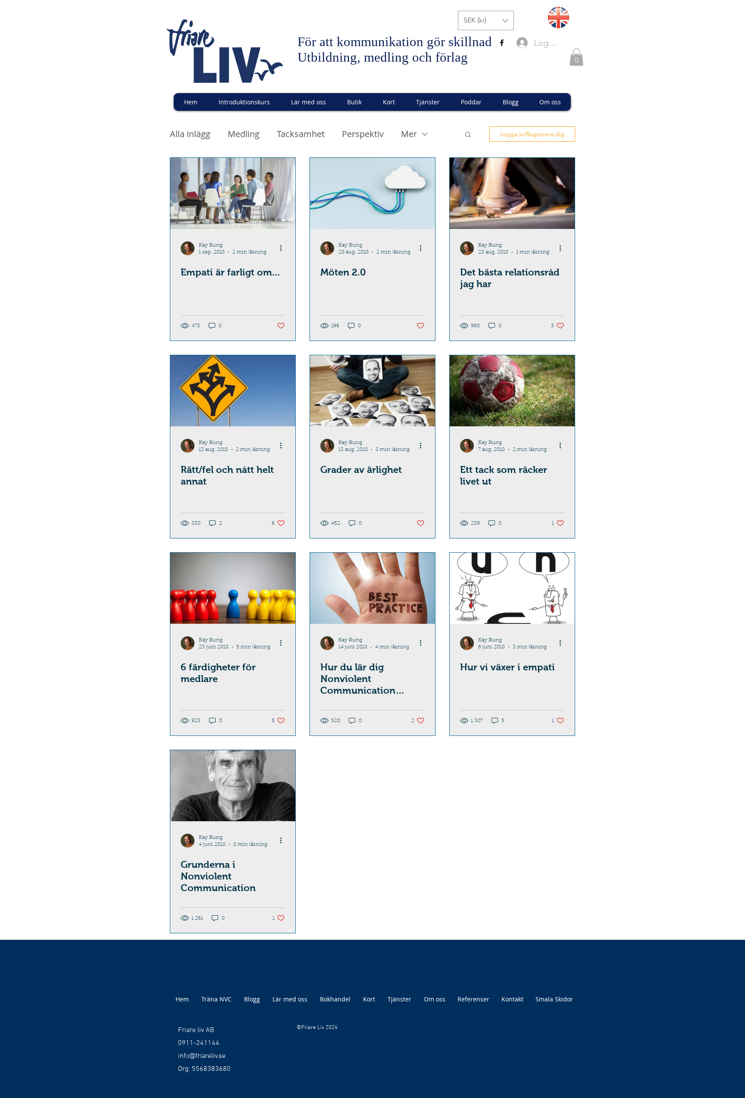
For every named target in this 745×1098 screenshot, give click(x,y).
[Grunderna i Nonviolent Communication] (232, 785)
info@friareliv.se (201, 1056)
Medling (244, 133)
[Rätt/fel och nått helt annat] (232, 390)
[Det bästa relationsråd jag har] (512, 193)
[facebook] (502, 42)
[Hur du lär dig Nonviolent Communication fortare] (372, 588)
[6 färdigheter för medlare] (232, 588)
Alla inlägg (190, 133)
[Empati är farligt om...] (232, 193)
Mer (409, 133)
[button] (486, 20)
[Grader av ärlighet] (372, 390)
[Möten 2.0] (372, 193)
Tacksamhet (301, 133)
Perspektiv (363, 133)
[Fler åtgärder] (284, 248)
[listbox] (486, 20)
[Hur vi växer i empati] (512, 588)
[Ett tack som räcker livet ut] (512, 390)
